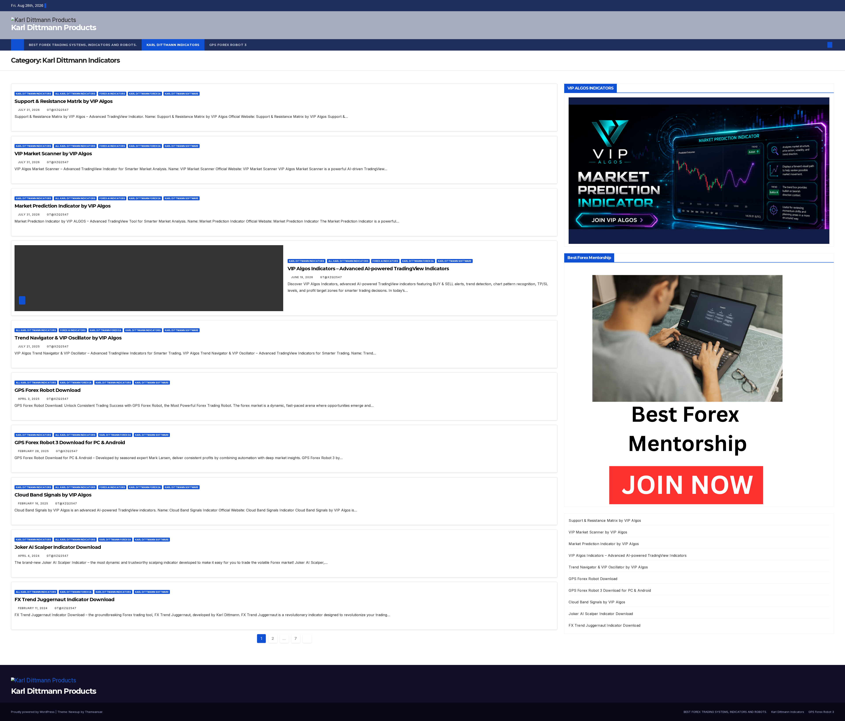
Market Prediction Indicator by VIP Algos (62, 206)
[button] (822, 45)
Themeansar (93, 712)
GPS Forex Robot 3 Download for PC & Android (70, 442)
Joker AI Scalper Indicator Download (58, 547)
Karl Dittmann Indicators (173, 45)
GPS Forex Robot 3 (228, 45)
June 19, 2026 (302, 277)
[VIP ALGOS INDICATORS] (699, 170)
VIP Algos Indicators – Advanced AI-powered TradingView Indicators (368, 269)
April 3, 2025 (29, 398)
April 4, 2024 (29, 555)
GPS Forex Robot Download (48, 390)
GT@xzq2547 (58, 109)
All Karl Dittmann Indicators (75, 93)
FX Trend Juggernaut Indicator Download (64, 599)
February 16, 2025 (33, 503)
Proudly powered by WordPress (33, 712)
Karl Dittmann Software (181, 93)
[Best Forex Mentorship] (687, 385)
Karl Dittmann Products (53, 27)
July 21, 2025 (29, 346)
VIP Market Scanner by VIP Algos (53, 154)
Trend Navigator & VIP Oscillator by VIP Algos (68, 338)
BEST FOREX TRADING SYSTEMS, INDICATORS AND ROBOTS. (83, 45)
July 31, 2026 (29, 109)
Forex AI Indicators (112, 93)
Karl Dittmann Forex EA (145, 93)
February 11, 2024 (33, 608)
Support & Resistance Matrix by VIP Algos (63, 101)
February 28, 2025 (34, 451)
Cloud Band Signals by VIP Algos (53, 495)
